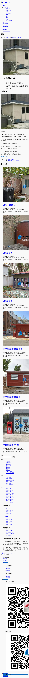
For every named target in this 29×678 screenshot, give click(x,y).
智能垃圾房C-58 (10, 500)
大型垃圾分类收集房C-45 (12, 349)
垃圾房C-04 (9, 524)
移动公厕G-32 (9, 491)
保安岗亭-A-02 (9, 535)
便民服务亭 (9, 471)
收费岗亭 (8, 14)
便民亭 (8, 19)
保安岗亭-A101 (10, 530)
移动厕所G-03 (9, 511)
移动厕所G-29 (9, 496)
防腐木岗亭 (9, 481)
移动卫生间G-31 (10, 493)
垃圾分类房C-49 (9, 205)
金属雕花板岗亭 (4, 156)
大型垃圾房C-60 (10, 497)
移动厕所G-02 (9, 510)
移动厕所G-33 (9, 490)
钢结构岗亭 (9, 478)
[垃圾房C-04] (5, 2)
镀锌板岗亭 (9, 483)
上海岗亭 (4, 553)
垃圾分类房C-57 (10, 502)
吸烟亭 (8, 17)
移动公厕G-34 (9, 488)
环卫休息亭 (9, 20)
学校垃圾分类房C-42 (11, 445)
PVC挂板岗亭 (9, 484)
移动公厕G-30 (9, 494)
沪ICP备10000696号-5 (12, 553)
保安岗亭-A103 (10, 533)
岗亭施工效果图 (10, 473)
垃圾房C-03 (11, 159)
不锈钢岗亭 (9, 477)
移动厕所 (8, 10)
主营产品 (14, 37)
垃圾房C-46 (7, 301)
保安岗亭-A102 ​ (10, 532)
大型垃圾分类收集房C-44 (12, 397)
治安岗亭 (8, 11)
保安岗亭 (8, 13)
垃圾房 (8, 8)
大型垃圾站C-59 (10, 499)
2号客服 (8, 570)
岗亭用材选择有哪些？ (13, 160)
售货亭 (8, 16)
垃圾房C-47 (7, 253)
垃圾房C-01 (9, 519)
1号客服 (8, 568)
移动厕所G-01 (9, 508)
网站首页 (8, 37)
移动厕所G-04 (9, 513)
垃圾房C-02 (9, 521)
